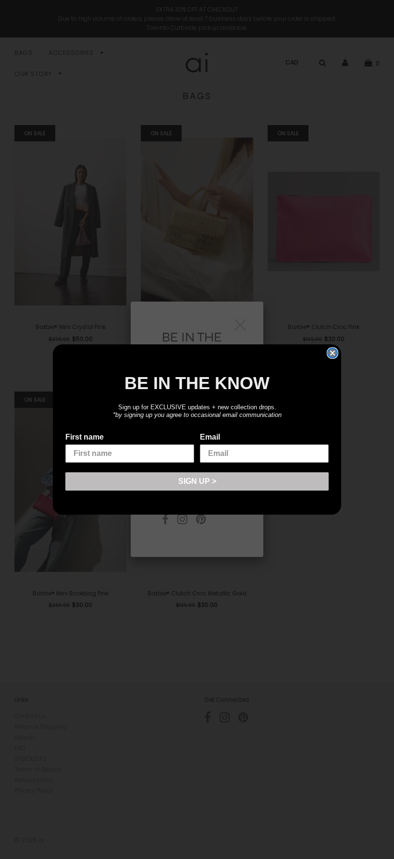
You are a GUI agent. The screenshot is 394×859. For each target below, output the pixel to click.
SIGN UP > (197, 481)
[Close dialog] (332, 353)
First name (84, 437)
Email (210, 437)
